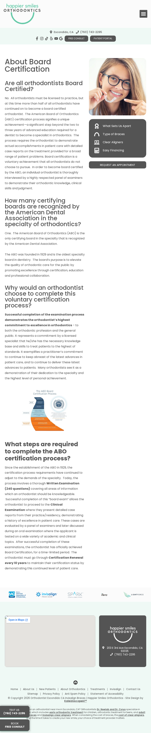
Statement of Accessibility (107, 694)
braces (32, 715)
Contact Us (133, 689)
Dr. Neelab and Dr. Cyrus (111, 709)
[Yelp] (51, 38)
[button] (143, 14)
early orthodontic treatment (66, 712)
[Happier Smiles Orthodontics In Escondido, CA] (46, 38)
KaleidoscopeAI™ (75, 701)
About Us (28, 689)
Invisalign (115, 689)
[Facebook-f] (37, 38)
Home (14, 689)
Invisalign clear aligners (56, 715)
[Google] (61, 38)
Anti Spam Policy (75, 694)
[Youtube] (56, 38)
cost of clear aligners (131, 715)
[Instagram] (42, 38)
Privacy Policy (51, 694)
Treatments (97, 689)
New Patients (47, 689)
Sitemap (32, 694)
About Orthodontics (73, 689)
